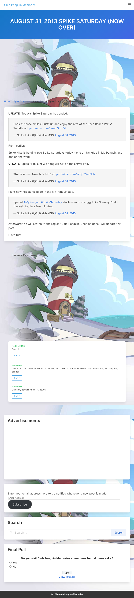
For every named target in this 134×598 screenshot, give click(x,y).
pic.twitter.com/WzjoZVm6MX (75, 174)
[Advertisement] (67, 65)
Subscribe (20, 504)
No (14, 566)
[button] (129, 4)
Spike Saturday (21, 101)
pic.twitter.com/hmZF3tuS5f (47, 128)
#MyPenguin (32, 202)
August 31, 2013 (65, 135)
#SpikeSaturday (51, 202)
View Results (67, 576)
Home (7, 101)
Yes (15, 562)
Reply (17, 355)
